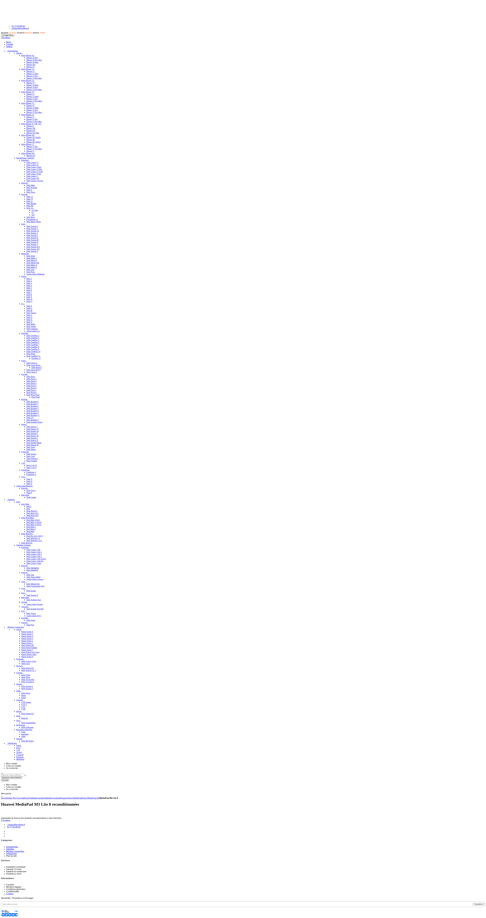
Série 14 (29, 208)
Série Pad (30, 625)
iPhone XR (30, 128)
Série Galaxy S (32, 162)
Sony (23, 224)
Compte (9, 44)
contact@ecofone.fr (20, 28)
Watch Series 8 (27, 657)
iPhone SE (30, 140)
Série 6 (29, 290)
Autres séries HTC (33, 616)
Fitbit (18, 691)
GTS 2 (24, 705)
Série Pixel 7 (31, 390)
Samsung (25, 160)
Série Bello (30, 324)
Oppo (23, 361)
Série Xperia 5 (32, 233)
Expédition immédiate (16, 867)
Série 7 (29, 292)
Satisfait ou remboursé (16, 871)
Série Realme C (32, 413)
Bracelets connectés (24, 730)
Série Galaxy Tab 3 (34, 554)
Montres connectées (15, 851)
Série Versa (25, 693)
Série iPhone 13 (27, 92)
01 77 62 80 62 (18, 26)
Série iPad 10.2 (32, 513)
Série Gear (25, 664)
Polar (18, 716)
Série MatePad (32, 570)
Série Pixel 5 (31, 386)
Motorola (25, 254)
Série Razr (30, 272)
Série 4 (29, 285)
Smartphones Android (25, 158)
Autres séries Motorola (35, 274)
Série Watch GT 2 (28, 670)
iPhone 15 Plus (32, 74)
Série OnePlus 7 (32, 345)
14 (32, 213)
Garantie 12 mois (13, 869)
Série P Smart (31, 188)
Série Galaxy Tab (33, 550)
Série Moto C (31, 258)
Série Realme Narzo (34, 422)
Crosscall (25, 452)
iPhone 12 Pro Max (34, 112)
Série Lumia (31, 497)
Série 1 (29, 279)
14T (33, 215)
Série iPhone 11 (27, 115)
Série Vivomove (27, 682)
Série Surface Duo (33, 600)
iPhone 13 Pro (32, 99)
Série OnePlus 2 (32, 336)
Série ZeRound (27, 727)
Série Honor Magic (34, 443)
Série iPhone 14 (27, 80)
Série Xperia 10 (32, 231)
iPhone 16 (30, 67)
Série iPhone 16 (27, 55)
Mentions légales (13, 887)
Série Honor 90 (32, 445)
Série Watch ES (27, 714)
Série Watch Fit (27, 668)
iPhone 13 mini (32, 96)
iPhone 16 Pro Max (34, 60)
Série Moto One (32, 263)
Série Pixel (30, 377)
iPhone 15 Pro (32, 76)
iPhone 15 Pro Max (34, 78)
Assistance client (13, 874)
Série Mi (29, 206)
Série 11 (29, 201)
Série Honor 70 (32, 429)
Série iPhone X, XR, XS (31, 124)
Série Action (31, 454)
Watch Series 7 (27, 650)
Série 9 (29, 297)
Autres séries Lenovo (34, 579)
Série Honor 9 (32, 433)
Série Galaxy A (32, 165)
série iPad (25, 504)
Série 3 (29, 283)
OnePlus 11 (36, 358)
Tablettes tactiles (37, 798)
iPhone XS (30, 131)
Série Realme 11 (32, 415)
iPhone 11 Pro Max (34, 121)
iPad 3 (28, 506)
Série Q (29, 317)
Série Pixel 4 (31, 383)
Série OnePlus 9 (32, 349)
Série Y (29, 190)
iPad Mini (30, 531)
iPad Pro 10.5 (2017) (34, 536)
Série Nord (30, 354)
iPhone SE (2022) (33, 142)
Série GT (30, 418)
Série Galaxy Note (33, 167)
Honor (24, 424)
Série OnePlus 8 (32, 347)
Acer (23, 588)
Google (24, 374)
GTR (23, 709)
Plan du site (11, 856)
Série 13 (29, 197)
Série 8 (29, 295)
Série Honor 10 (32, 436)
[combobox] (12, 775)
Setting (9, 47)
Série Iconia (31, 591)
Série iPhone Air (28, 153)
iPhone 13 (30, 94)
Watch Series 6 (27, 632)
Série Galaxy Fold (33, 174)
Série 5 (29, 288)
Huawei (24, 183)
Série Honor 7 (32, 427)
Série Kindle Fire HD (35, 609)
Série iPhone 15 (27, 69)
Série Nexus (31, 313)
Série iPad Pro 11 (33, 538)
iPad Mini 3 (31, 527)
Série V (29, 322)
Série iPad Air (26, 543)
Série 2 (29, 281)
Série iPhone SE (28, 135)
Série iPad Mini (27, 518)
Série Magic (31, 449)
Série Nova (30, 192)
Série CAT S (31, 468)
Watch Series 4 (27, 636)
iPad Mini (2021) (33, 520)
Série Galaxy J (32, 176)
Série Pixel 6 (31, 388)
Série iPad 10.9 (32, 515)
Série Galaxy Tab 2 (34, 552)
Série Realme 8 (32, 402)
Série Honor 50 (32, 431)
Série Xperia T (32, 244)
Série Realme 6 (32, 406)
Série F (29, 306)
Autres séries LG (33, 331)
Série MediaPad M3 (91, 798)
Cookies (10, 894)
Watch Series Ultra (28, 654)
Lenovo (24, 572)
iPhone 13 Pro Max (34, 101)
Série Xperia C (32, 235)
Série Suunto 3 (27, 689)
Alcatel (24, 602)
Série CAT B (31, 465)
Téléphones (11, 854)
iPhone (19, 53)
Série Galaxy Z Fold (34, 172)
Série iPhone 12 (27, 103)
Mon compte (11, 763)
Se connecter (12, 768)
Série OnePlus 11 (33, 356)
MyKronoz (21, 725)
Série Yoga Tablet (33, 577)
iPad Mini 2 (31, 529)
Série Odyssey (32, 459)
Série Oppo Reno (33, 365)
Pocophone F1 (32, 219)
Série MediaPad (32, 568)
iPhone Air (30, 156)
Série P (29, 493)
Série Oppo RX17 (33, 370)
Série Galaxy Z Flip (34, 169)
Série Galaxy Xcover (34, 181)
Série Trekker (31, 461)
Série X (29, 299)
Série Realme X (32, 411)
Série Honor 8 (32, 438)
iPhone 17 (30, 151)
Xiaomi (24, 194)
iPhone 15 (30, 71)
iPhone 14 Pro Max (34, 90)
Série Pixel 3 (31, 381)
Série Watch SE (27, 645)
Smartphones (12, 847)
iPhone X (30, 126)
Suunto (19, 684)
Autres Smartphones (24, 486)
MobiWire (20, 759)
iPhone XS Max (32, 133)
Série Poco (30, 217)
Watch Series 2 (27, 641)
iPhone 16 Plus (32, 62)
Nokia (24, 276)
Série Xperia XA (33, 247)
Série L (29, 315)
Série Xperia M (32, 240)
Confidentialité (12, 891)
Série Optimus (32, 329)
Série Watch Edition (29, 648)
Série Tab (30, 575)
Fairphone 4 (31, 474)
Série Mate (30, 185)
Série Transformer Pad (35, 586)
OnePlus (25, 333)
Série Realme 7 (32, 404)
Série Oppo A (31, 363)
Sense (23, 698)
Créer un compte (13, 766)
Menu (8, 42)
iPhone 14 (30, 83)
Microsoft (25, 495)
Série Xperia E (32, 238)
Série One (30, 270)
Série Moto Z (31, 267)
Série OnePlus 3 (32, 338)
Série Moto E (31, 260)
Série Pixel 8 (31, 392)
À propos (10, 885)
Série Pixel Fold (33, 395)
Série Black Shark (33, 222)
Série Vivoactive (27, 679)
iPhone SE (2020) (33, 137)
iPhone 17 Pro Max (34, 149)
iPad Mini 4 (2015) (34, 525)
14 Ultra (34, 210)
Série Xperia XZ (33, 249)
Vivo (23, 477)
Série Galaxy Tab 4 (34, 556)
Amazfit (19, 700)
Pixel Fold (35, 397)
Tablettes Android (23, 545)
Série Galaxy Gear (28, 661)
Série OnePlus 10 (33, 351)
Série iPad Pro (27, 534)
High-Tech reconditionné (19, 798)
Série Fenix (25, 675)
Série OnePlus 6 (32, 342)
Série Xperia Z (32, 251)
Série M (24, 718)
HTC (23, 611)
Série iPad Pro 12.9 (34, 541)
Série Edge (30, 256)
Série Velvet (31, 326)
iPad (18, 502)
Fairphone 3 (31, 472)
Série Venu (25, 677)
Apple (19, 629)
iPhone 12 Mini (32, 108)
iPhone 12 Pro (32, 110)
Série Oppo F (31, 372)
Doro (18, 748)
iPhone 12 (30, 106)
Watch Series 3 (27, 638)
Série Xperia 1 (32, 229)
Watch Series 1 (27, 643)
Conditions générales (15, 889)
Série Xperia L (32, 226)
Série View (30, 447)
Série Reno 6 (36, 367)
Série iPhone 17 (27, 144)
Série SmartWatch (28, 723)
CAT (23, 463)
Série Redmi (31, 203)
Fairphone (25, 470)
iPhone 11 (30, 117)
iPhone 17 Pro (32, 147)
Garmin (19, 673)
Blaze (23, 695)
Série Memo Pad (33, 584)
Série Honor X (32, 440)
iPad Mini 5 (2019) (34, 522)
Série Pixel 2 (31, 379)
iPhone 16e (30, 65)
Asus (23, 582)
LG (23, 304)
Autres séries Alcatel (34, 604)
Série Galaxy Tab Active (36, 559)
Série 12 (29, 199)
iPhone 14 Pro (32, 87)
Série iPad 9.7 (31, 511)
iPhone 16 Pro (32, 58)
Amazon (25, 607)
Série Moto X (31, 265)
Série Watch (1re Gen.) (30, 652)
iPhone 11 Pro (32, 119)
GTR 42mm (26, 702)
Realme (24, 399)
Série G (29, 301)
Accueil (4, 798)
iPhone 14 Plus (32, 85)
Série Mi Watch (27, 741)
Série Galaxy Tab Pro (35, 561)
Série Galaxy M (32, 178)
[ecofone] (5, 38)
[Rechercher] (25, 775)
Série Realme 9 (32, 420)
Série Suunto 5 (27, 686)
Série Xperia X (32, 242)
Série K (29, 311)
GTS (23, 707)
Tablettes (10, 849)
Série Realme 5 (32, 408)
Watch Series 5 (27, 634)
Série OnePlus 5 (32, 340)
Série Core (30, 456)
